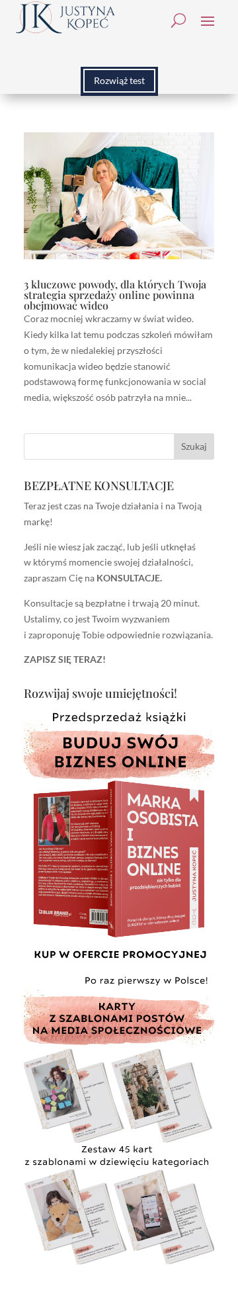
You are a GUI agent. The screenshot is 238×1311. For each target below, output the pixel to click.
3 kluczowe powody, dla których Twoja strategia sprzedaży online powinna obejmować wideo (115, 294)
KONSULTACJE (128, 577)
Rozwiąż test (119, 80)
